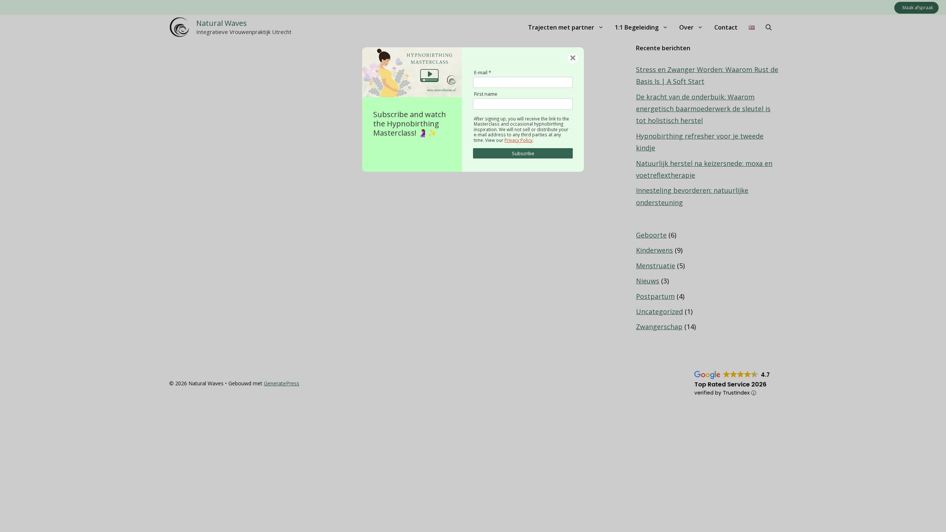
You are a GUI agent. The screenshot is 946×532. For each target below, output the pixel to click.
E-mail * (482, 72)
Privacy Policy (518, 140)
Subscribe (523, 153)
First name (485, 94)
